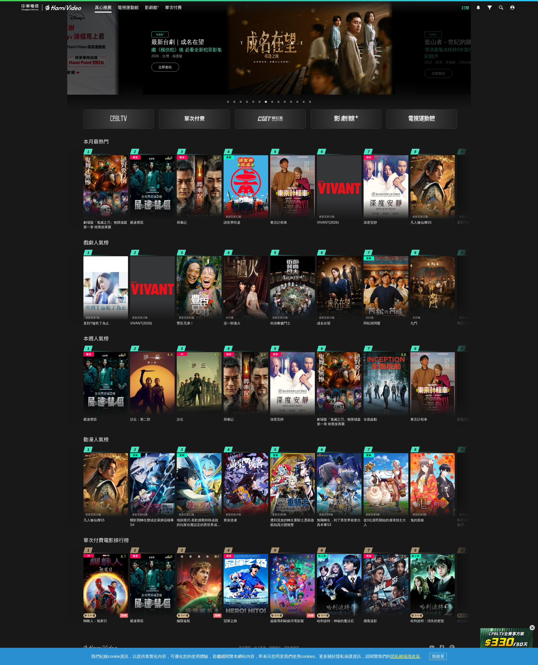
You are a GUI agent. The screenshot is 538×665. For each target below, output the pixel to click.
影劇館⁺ (152, 7)
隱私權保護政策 (405, 656)
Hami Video (51, 7)
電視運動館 (128, 7)
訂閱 (465, 7)
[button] (228, 102)
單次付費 (173, 7)
